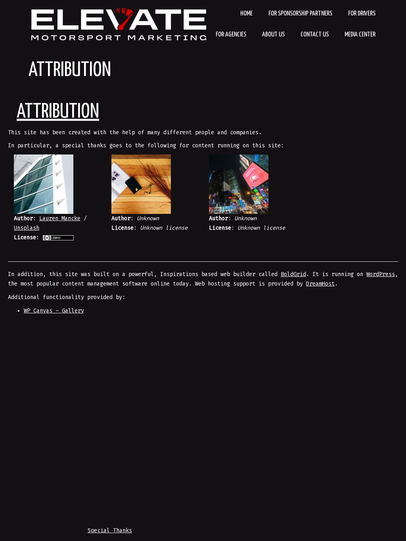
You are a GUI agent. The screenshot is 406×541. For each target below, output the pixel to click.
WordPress (380, 274)
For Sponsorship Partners (300, 13)
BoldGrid (293, 274)
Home (246, 13)
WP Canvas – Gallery (54, 310)
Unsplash (26, 228)
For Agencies (231, 34)
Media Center (360, 34)
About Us (273, 34)
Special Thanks (110, 530)
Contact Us (315, 34)
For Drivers (361, 13)
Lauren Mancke (59, 218)
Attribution (70, 70)
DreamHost (320, 283)
